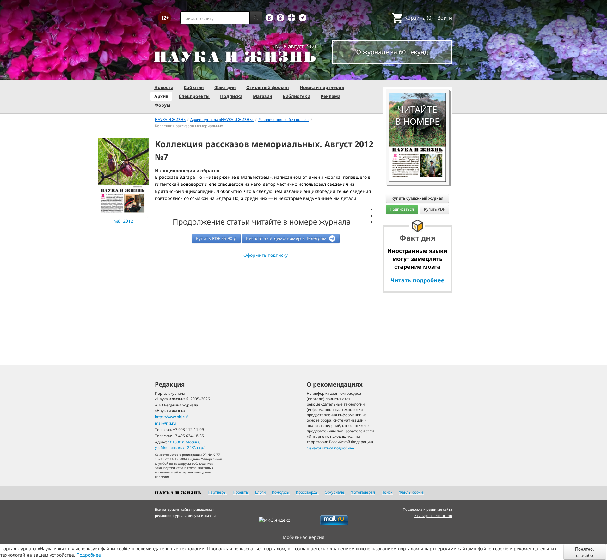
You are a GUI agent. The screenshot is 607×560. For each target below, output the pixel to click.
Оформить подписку (265, 255)
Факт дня (225, 87)
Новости (163, 87)
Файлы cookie (411, 492)
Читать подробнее (417, 280)
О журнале (334, 492)
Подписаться (402, 209)
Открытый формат (267, 87)
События (194, 87)
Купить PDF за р (216, 238)
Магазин (262, 96)
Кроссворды (307, 492)
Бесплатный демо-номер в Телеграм (287, 238)
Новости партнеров (322, 87)
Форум (162, 105)
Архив (161, 96)
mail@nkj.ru (165, 423)
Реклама (330, 96)
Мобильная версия (303, 537)
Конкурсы (281, 492)
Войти (444, 17)
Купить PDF (434, 209)
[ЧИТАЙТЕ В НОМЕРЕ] (417, 74)
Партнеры (217, 492)
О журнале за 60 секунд (392, 52)
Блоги (260, 492)
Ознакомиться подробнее (330, 448)
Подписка (231, 96)
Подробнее (89, 555)
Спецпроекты (194, 96)
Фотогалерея (363, 492)
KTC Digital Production (433, 515)
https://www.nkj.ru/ (171, 416)
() (418, 17)
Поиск (386, 492)
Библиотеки (296, 96)
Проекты (241, 492)
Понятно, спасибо (584, 551)
